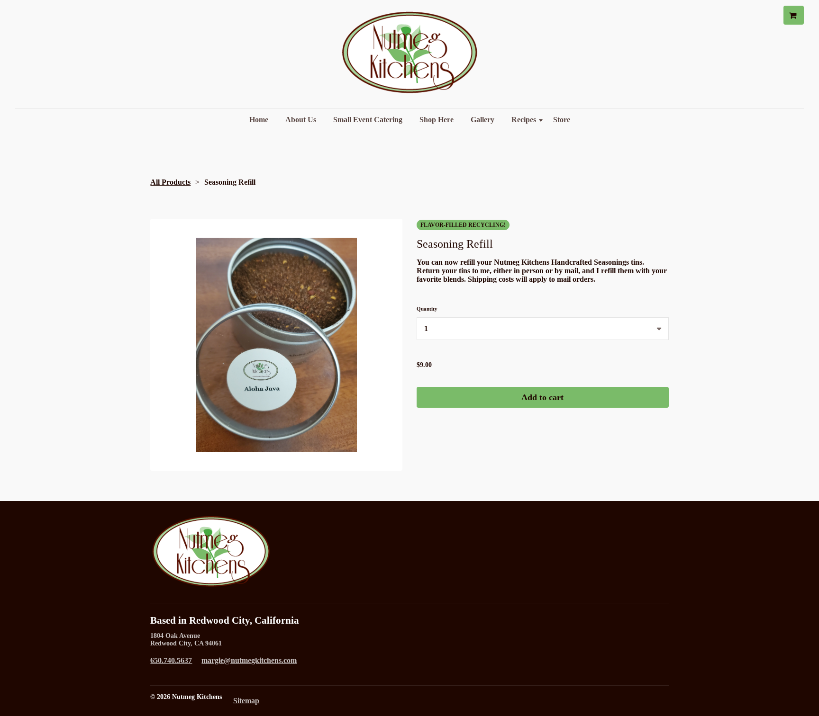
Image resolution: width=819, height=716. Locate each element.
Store (561, 120)
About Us (300, 120)
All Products (170, 182)
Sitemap (246, 701)
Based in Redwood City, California (224, 620)
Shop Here (436, 120)
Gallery (482, 120)
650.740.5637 (171, 660)
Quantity (427, 309)
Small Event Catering (367, 120)
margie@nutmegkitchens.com (249, 660)
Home (258, 120)
